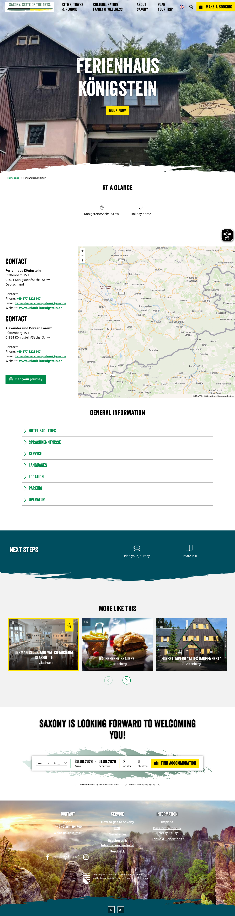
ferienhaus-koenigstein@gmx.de (40, 303)
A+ (121, 910)
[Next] (126, 680)
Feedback (117, 851)
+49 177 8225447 (29, 298)
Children (143, 766)
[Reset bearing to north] (82, 260)
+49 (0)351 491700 (68, 826)
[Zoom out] (82, 255)
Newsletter (117, 834)
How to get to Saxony (117, 822)
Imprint (167, 822)
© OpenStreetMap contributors (219, 396)
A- (111, 910)
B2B (117, 828)
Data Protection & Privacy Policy (167, 830)
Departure (104, 766)
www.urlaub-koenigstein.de (40, 308)
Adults (127, 766)
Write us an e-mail (68, 833)
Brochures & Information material (117, 842)
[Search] (191, 7)
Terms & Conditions (167, 839)
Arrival (78, 766)
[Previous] (108, 680)
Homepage (13, 177)
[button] (117, 110)
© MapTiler (198, 396)
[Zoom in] (82, 250)
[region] (156, 322)
